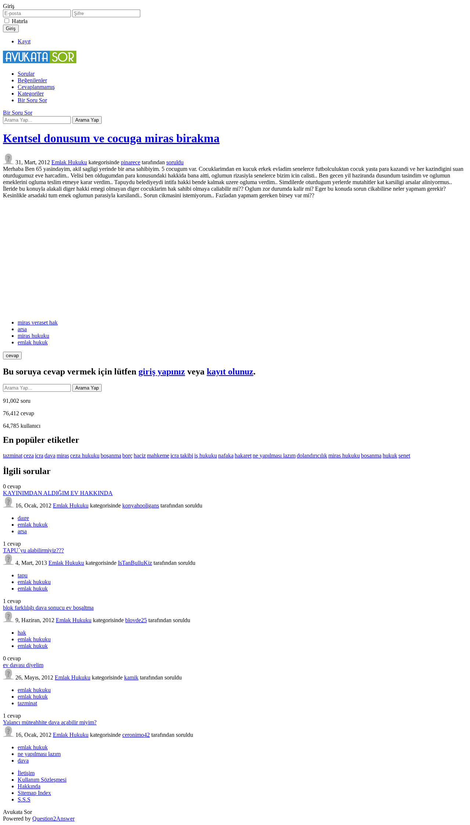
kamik (131, 677)
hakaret (243, 455)
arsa (22, 329)
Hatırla (20, 21)
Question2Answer (53, 818)
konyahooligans (140, 505)
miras (63, 455)
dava (49, 455)
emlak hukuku (34, 582)
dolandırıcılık (312, 455)
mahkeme (158, 455)
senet (404, 455)
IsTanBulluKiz (135, 563)
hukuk (390, 455)
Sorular (26, 74)
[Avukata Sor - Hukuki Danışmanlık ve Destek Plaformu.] (39, 61)
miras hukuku (33, 336)
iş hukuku (205, 455)
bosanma (371, 455)
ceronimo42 (136, 735)
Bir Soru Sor (32, 100)
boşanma (111, 455)
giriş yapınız (161, 371)
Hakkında (29, 786)
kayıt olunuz (230, 371)
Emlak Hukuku (69, 162)
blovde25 (136, 620)
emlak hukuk (33, 342)
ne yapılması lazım (274, 455)
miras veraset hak (38, 322)
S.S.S (24, 799)
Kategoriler (31, 93)
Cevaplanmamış (36, 87)
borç (127, 455)
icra (39, 455)
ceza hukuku (85, 455)
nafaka (226, 455)
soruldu (175, 162)
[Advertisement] (235, 259)
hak (22, 632)
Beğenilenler (32, 80)
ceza (29, 455)
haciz (140, 455)
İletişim (26, 773)
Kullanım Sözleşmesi (42, 779)
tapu (23, 575)
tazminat (12, 455)
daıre (23, 518)
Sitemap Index (34, 793)
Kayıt (24, 41)
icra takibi (181, 455)
